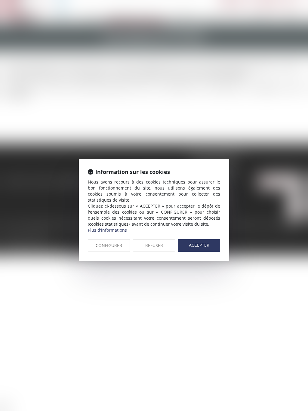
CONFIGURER (109, 245)
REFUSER (154, 245)
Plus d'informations (107, 230)
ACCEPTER (199, 245)
